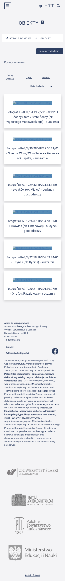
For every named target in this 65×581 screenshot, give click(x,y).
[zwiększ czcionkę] (52, 6)
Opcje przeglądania (48, 51)
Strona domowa (21, 38)
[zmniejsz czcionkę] (46, 6)
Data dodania (37, 86)
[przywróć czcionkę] (49, 6)
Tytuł (29, 77)
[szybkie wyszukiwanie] (58, 6)
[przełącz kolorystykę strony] (40, 6)
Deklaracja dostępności (17, 353)
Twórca (46, 77)
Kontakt (10, 347)
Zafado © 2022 (32, 575)
